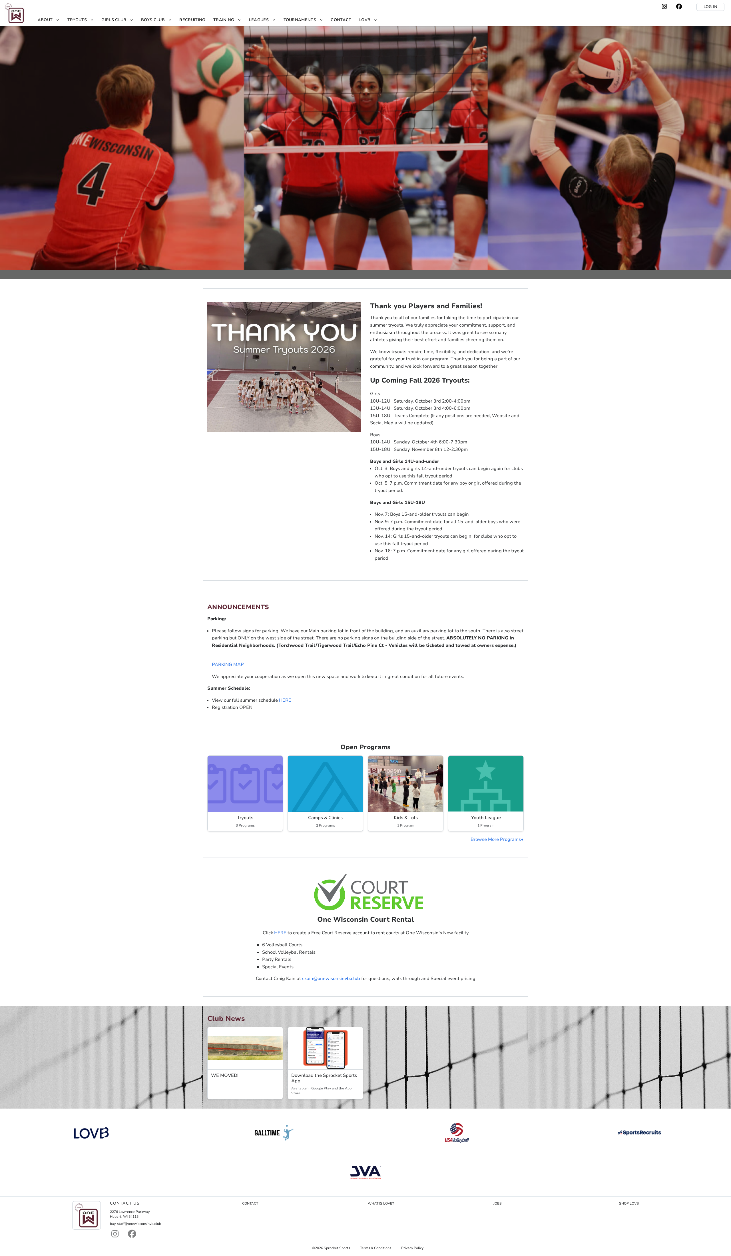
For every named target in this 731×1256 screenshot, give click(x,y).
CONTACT (250, 1203)
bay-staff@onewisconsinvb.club (135, 1223)
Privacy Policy (412, 1248)
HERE (285, 700)
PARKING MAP (228, 664)
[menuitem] (48, 20)
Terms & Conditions (375, 1248)
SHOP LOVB (629, 1203)
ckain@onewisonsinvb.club (331, 978)
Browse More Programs (496, 839)
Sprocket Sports (337, 1248)
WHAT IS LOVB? (381, 1203)
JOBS (497, 1203)
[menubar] (207, 20)
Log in (710, 6)
